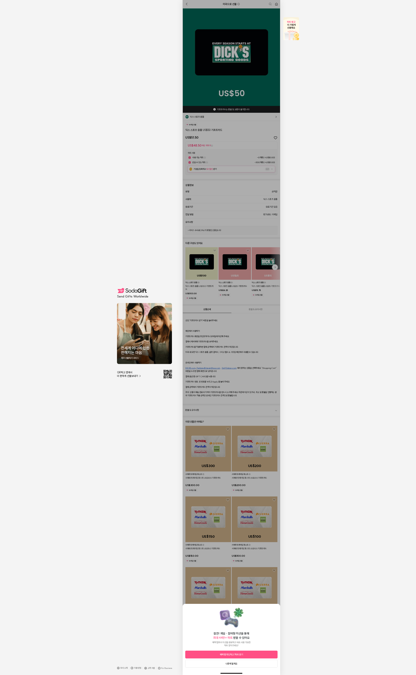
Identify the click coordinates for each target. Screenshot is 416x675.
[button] (122, 668)
